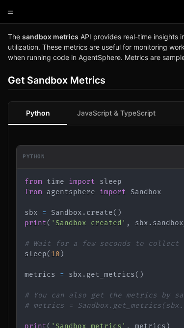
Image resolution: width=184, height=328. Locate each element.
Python (38, 113)
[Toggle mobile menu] (10, 11)
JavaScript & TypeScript (116, 113)
